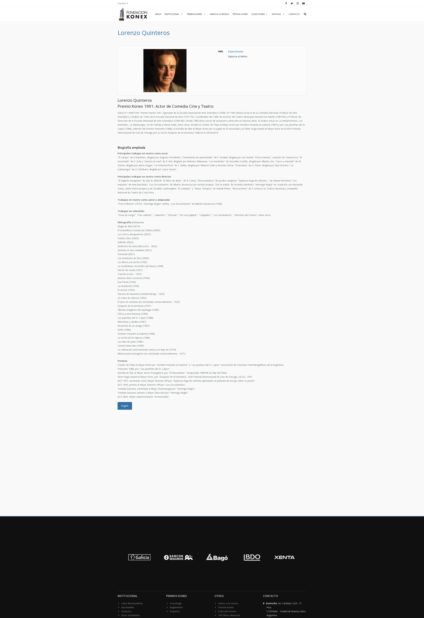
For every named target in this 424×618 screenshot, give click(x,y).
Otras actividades (130, 615)
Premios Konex (195, 14)
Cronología (176, 603)
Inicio (158, 14)
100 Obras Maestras (229, 615)
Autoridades (127, 607)
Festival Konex (240, 14)
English (125, 405)
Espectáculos (235, 51)
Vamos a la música (219, 14)
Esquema (175, 611)
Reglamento (176, 607)
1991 (220, 51)
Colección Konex (227, 611)
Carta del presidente (132, 603)
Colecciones (258, 14)
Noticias (276, 14)
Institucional (172, 14)
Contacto (294, 14)
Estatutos (126, 611)
